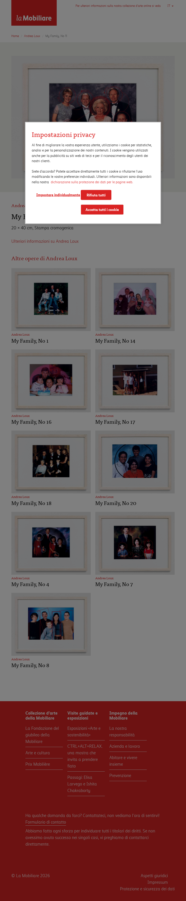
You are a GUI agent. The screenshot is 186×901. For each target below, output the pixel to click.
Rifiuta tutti (96, 195)
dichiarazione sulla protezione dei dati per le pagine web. (92, 181)
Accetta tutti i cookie (102, 209)
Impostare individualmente (56, 194)
